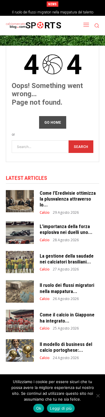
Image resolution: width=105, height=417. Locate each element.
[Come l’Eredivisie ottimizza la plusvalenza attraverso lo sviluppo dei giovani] (20, 201)
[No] (98, 396)
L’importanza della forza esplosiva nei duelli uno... (66, 229)
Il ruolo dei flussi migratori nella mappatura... (67, 288)
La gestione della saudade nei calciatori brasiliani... (67, 259)
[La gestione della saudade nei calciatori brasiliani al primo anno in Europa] (20, 262)
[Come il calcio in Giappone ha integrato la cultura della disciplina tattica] (20, 321)
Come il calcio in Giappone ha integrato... (67, 317)
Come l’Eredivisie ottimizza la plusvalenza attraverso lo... (68, 199)
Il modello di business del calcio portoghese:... (66, 347)
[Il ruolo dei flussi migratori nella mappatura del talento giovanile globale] (20, 291)
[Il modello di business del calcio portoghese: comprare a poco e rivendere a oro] (20, 350)
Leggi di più (61, 408)
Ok (38, 408)
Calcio (45, 212)
